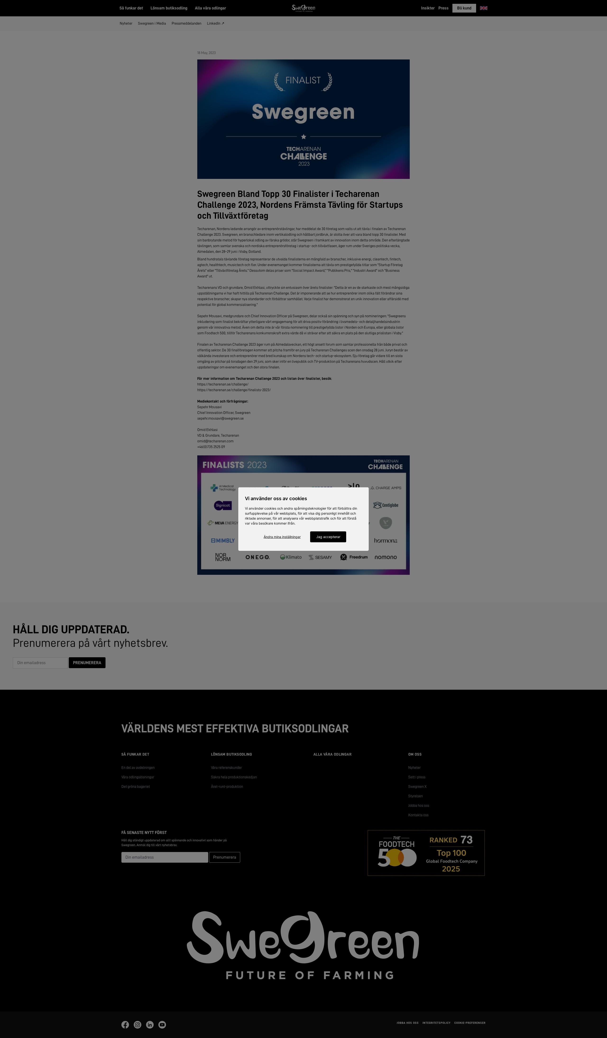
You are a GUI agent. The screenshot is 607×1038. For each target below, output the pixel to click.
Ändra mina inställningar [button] (282, 537)
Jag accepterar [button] (328, 537)
